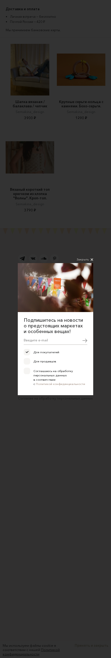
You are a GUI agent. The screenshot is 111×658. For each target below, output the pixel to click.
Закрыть (83, 259)
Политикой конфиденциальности (60, 384)
